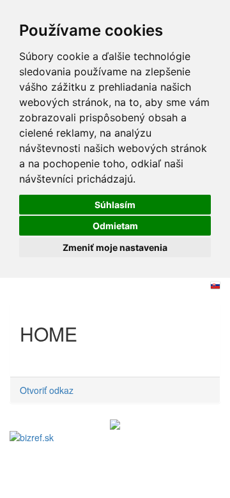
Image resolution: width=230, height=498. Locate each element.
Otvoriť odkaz (46, 390)
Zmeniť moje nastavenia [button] (115, 247)
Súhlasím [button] (115, 204)
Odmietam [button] (115, 225)
